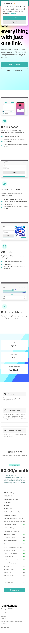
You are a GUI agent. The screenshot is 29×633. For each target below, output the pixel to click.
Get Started (14, 65)
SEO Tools (4, 624)
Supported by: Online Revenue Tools (12, 621)
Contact (3, 616)
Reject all (14, 22)
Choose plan (14, 590)
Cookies (3, 618)
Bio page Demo (14, 70)
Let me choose (12, 13)
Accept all (14, 17)
